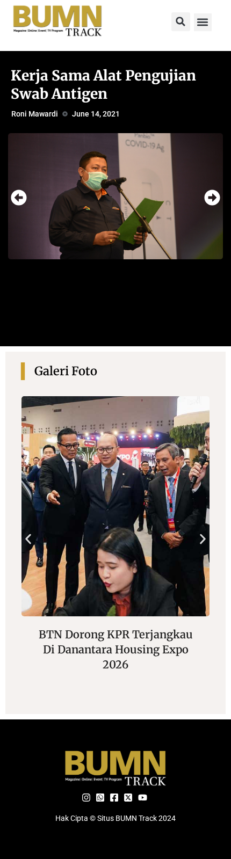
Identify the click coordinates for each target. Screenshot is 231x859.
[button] (180, 21)
